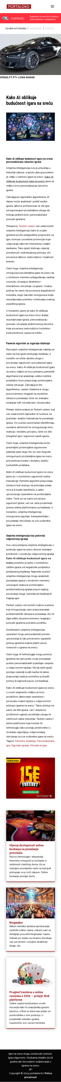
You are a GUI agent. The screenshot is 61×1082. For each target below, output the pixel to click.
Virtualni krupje (38, 745)
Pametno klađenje (25, 741)
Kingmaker (16, 922)
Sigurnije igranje (20, 745)
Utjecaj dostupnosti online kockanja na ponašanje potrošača (26, 849)
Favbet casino (27, 226)
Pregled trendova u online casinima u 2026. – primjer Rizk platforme (29, 996)
